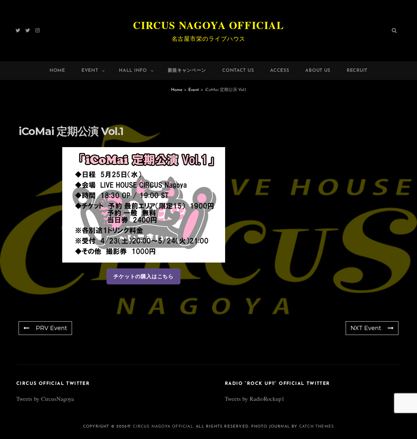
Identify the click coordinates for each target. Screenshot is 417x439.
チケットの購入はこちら (143, 276)
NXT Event (366, 328)
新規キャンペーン (187, 70)
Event (89, 70)
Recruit (357, 70)
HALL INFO (133, 70)
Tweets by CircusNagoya (45, 398)
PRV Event (51, 328)
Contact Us (238, 70)
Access (279, 70)
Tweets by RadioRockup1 (254, 398)
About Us (317, 70)
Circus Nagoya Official (208, 25)
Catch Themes (316, 427)
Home (57, 70)
